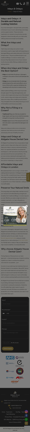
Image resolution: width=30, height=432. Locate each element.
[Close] (27, 206)
